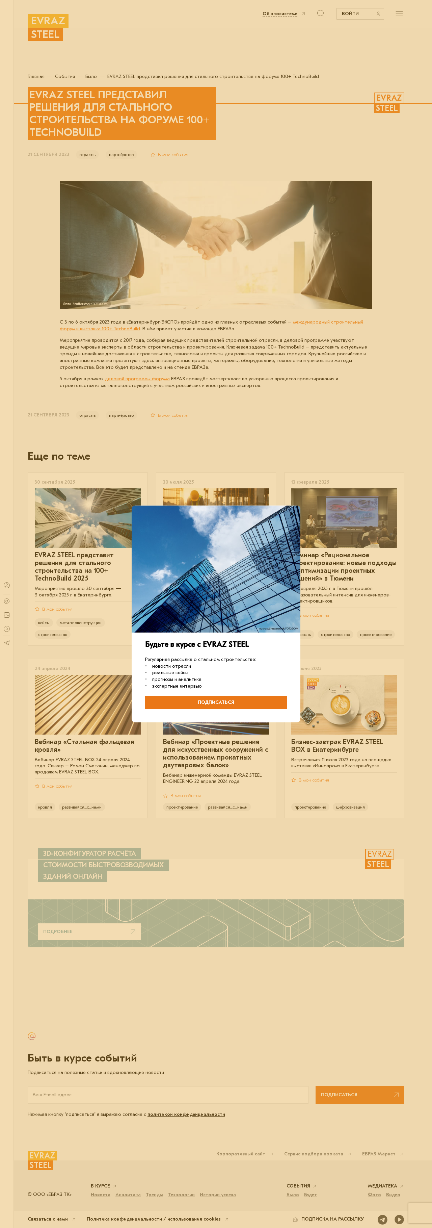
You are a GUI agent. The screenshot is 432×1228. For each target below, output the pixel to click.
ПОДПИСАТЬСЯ (216, 702)
